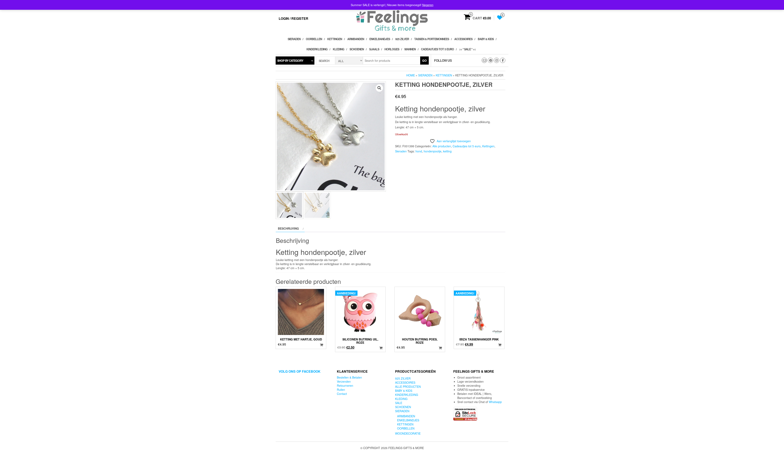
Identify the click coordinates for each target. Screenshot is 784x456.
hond (418, 151)
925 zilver (402, 39)
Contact (342, 394)
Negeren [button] (427, 5)
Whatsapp (495, 402)
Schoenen (357, 49)
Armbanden (355, 39)
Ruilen (341, 390)
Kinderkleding (316, 49)
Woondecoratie (408, 433)
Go (424, 60)
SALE (398, 403)
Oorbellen (314, 39)
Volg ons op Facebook (300, 371)
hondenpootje (432, 151)
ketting (447, 151)
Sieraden (294, 39)
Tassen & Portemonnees (431, 39)
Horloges (391, 49)
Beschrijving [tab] (288, 228)
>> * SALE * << (467, 49)
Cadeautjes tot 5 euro (437, 49)
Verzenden (344, 381)
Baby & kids (486, 39)
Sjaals (374, 49)
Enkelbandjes (379, 39)
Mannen (410, 49)
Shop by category (290, 60)
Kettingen (334, 39)
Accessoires (463, 39)
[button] (379, 88)
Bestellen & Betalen (349, 377)
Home (410, 75)
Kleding (338, 49)
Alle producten (441, 146)
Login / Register (293, 18)
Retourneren (345, 385)
